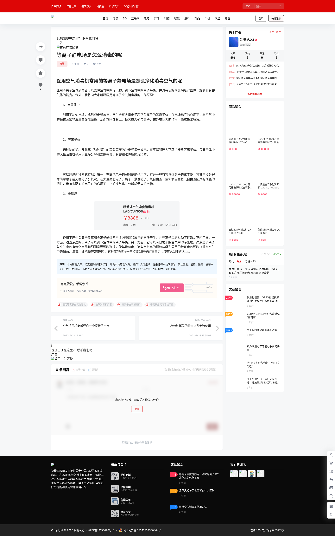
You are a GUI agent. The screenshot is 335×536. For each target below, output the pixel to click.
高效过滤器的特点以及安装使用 (190, 326)
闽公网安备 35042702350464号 (142, 530)
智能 (62, 63)
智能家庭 (78, 530)
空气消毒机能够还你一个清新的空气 (86, 326)
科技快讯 (114, 6)
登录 (261, 18)
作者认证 (71, 6)
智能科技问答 (131, 6)
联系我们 (88, 38)
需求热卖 (86, 6)
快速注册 (276, 18)
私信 (278, 32)
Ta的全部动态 (255, 94)
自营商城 (56, 6)
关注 (271, 32)
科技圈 (100, 6)
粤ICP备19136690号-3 (101, 530)
